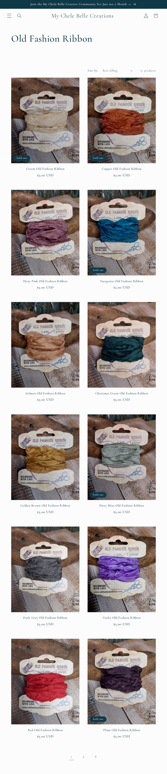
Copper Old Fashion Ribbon (122, 169)
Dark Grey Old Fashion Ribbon (45, 618)
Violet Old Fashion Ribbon (122, 618)
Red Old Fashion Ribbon (45, 730)
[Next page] (95, 757)
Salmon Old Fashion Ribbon (45, 393)
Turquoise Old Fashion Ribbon (121, 281)
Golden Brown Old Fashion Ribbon (45, 505)
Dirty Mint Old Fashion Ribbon (121, 505)
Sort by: (93, 70)
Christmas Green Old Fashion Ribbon (121, 393)
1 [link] (71, 757)
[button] (9, 16)
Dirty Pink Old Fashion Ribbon (45, 281)
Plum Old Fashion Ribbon (121, 730)
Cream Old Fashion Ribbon (45, 169)
